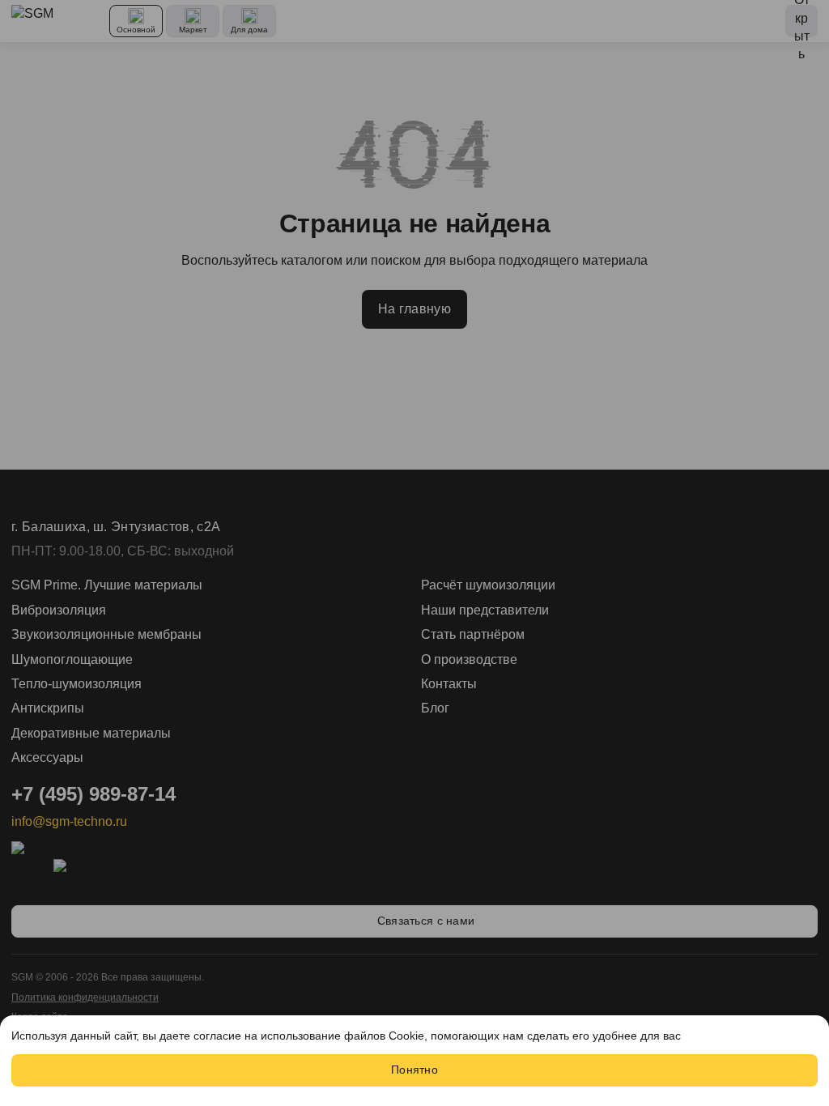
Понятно (414, 1069)
